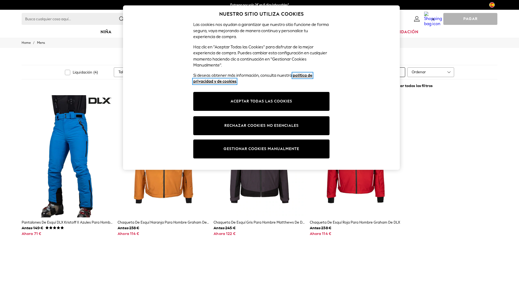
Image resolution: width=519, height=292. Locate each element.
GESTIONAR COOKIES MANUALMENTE (261, 149)
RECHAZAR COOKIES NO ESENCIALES (261, 125)
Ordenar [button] (419, 72)
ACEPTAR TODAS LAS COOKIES (261, 101)
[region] (261, 87)
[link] (417, 19)
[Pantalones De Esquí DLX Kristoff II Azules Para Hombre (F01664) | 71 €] (67, 156)
